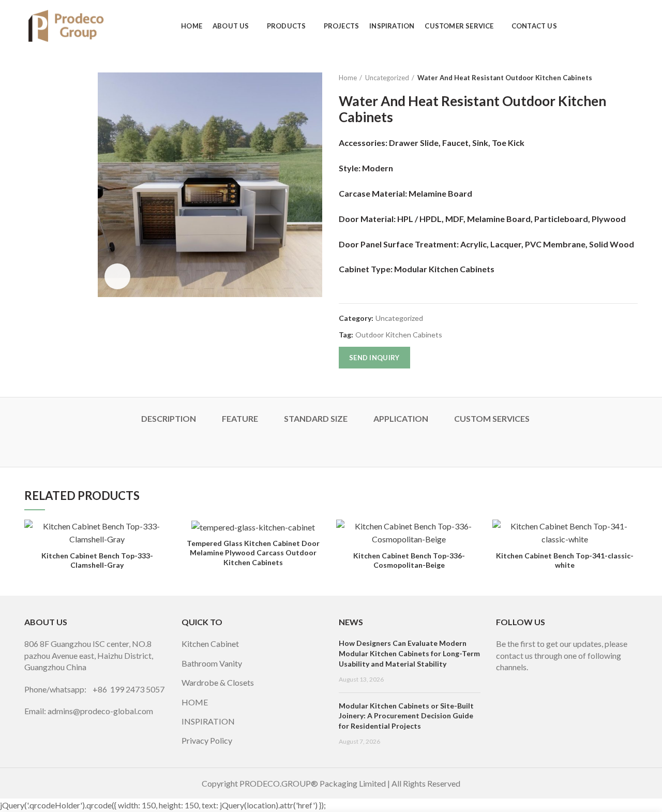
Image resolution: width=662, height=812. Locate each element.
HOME (195, 702)
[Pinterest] (546, 681)
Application (400, 418)
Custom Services (492, 418)
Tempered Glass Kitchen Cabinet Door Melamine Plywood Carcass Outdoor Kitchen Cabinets (253, 552)
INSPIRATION (208, 721)
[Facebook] (503, 681)
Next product (632, 77)
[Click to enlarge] (117, 276)
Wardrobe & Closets (218, 682)
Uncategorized (387, 77)
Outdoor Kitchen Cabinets (398, 335)
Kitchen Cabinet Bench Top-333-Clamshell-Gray (97, 560)
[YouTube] (532, 681)
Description (168, 418)
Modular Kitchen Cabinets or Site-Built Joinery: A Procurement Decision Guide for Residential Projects (406, 715)
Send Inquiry (374, 357)
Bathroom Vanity (212, 663)
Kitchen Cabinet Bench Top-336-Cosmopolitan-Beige (409, 560)
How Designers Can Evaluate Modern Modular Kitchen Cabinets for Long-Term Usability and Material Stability (409, 653)
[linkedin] (561, 681)
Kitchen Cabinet (210, 643)
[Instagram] (517, 681)
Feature (240, 418)
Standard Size (316, 418)
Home (348, 77)
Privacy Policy (207, 740)
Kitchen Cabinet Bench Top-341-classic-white (565, 560)
